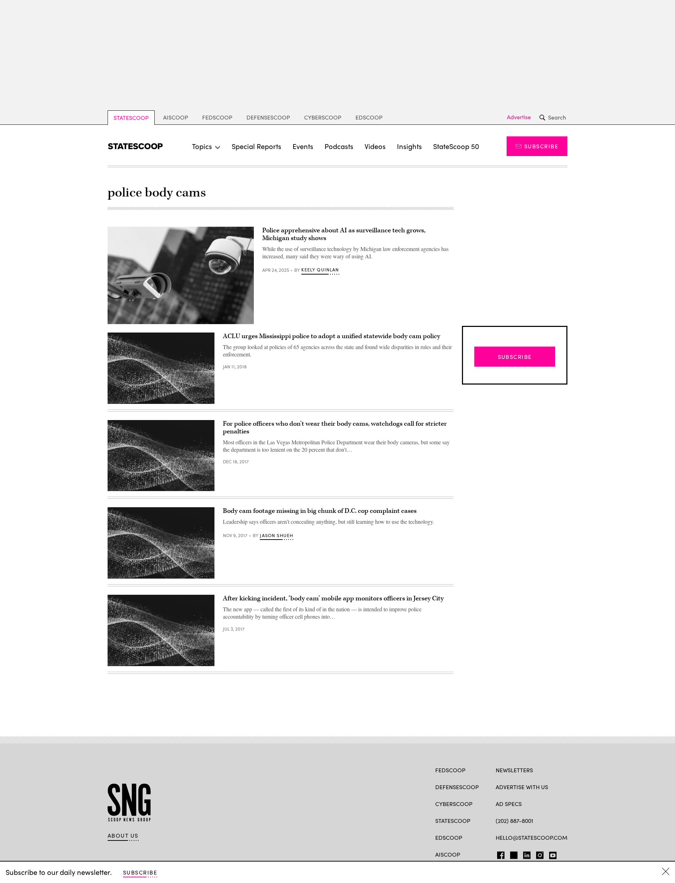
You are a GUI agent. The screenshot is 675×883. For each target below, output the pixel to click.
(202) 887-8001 (514, 820)
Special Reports (256, 146)
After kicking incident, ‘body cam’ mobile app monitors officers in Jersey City (333, 598)
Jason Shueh (276, 535)
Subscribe (541, 146)
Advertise (519, 117)
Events (302, 146)
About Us (123, 835)
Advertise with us (522, 787)
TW (513, 853)
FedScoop (217, 117)
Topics (202, 146)
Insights (409, 146)
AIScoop (175, 117)
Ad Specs (509, 803)
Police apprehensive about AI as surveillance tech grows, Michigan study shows (343, 234)
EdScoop (368, 117)
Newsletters (514, 770)
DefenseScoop (268, 117)
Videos (375, 146)
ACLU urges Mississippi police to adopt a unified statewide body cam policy (331, 336)
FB (499, 853)
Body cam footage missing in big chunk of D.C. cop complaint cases (320, 511)
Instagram (540, 853)
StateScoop (131, 117)
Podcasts (338, 146)
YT (551, 853)
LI (524, 853)
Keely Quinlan (320, 269)
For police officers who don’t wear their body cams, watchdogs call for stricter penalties (335, 427)
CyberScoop (322, 117)
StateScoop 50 (456, 146)
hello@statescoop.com (531, 837)
